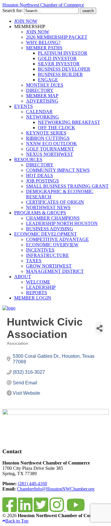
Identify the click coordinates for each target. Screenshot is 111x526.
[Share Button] (99, 328)
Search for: (12, 10)
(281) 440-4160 (32, 483)
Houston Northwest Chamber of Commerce (43, 4)
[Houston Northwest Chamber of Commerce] (8, 307)
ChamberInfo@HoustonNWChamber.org (55, 488)
